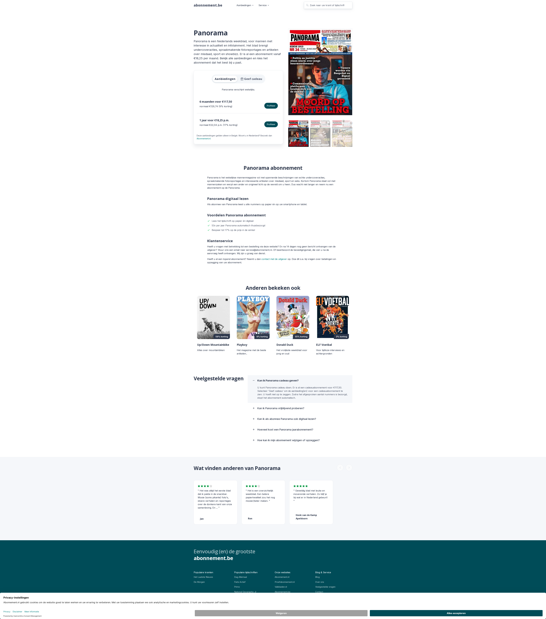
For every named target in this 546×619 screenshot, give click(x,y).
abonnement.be (208, 5)
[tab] (225, 79)
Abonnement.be (282, 591)
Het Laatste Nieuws (203, 577)
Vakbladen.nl (281, 586)
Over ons (319, 582)
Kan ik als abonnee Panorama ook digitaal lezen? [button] (286, 418)
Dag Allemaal (240, 577)
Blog (317, 577)
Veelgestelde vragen (325, 586)
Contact (319, 591)
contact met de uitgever (274, 259)
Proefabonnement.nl (285, 582)
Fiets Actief (240, 582)
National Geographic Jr (245, 591)
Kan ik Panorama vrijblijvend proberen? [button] (280, 408)
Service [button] (262, 5)
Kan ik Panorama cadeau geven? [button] (278, 380)
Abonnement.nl (204, 138)
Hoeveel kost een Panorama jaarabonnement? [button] (285, 429)
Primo (237, 586)
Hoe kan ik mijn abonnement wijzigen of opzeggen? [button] (288, 440)
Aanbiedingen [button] (243, 5)
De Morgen (199, 582)
